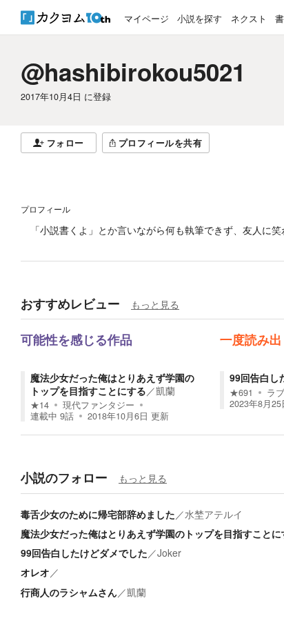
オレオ (35, 572)
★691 (241, 392)
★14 (39, 404)
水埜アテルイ (214, 514)
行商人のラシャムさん (69, 592)
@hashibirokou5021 (133, 72)
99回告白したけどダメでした (84, 552)
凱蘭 (165, 390)
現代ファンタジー (98, 405)
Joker (169, 552)
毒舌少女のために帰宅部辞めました (98, 514)
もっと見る (155, 304)
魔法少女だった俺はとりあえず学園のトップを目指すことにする (112, 383)
